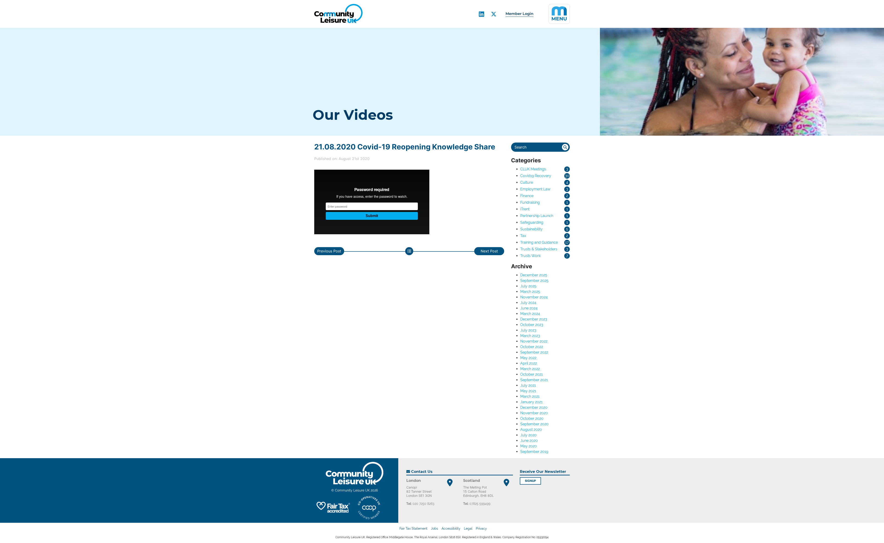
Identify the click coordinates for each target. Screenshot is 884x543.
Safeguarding (531, 222)
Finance (526, 196)
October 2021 (531, 374)
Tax (523, 236)
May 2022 (528, 358)
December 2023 (533, 319)
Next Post (489, 251)
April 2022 (528, 363)
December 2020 (533, 407)
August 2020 (531, 429)
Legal (468, 528)
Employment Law (535, 189)
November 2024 (534, 297)
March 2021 (530, 396)
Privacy (481, 528)
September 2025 (534, 280)
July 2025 (528, 286)
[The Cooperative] (369, 507)
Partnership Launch (536, 216)
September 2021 (534, 380)
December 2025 (533, 275)
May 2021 (528, 391)
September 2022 (534, 352)
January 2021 (531, 402)
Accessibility (451, 528)
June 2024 (529, 308)
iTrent (524, 209)
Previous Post (329, 251)
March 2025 (530, 291)
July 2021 (528, 385)
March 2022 (530, 369)
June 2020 (529, 440)
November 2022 (533, 341)
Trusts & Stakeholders (538, 249)
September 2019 (534, 451)
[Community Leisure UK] (338, 13)
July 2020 (528, 435)
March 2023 (530, 336)
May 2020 (528, 446)
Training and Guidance (539, 242)
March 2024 (530, 314)
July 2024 (528, 302)
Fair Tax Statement (413, 528)
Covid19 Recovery (535, 176)
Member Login (519, 13)
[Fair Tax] (332, 507)
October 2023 (531, 325)
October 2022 (531, 347)
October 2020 (532, 418)
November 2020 (534, 413)
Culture (526, 182)
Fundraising (530, 202)
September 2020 (534, 424)
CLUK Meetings (533, 169)
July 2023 (528, 330)
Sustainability (531, 229)
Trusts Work (530, 256)
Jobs (434, 528)
